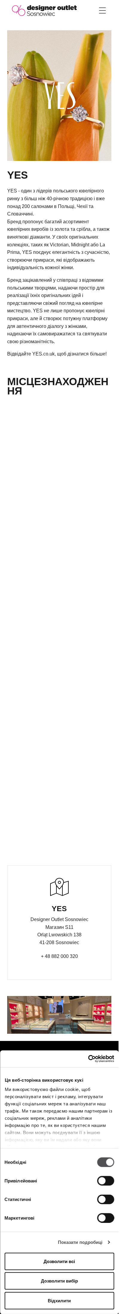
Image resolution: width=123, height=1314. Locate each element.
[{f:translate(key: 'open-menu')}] (102, 10)
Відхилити (59, 1300)
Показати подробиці (80, 1242)
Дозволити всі (59, 1261)
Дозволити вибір (59, 1280)
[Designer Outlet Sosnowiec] (44, 10)
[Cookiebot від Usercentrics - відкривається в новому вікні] (88, 1059)
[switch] (105, 1180)
